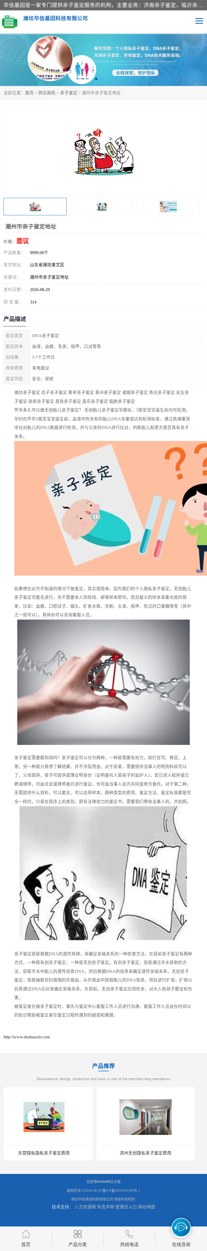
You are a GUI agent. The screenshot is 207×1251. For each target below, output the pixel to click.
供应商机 (47, 93)
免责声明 (105, 1207)
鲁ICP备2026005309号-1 (121, 1190)
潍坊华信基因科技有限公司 (92, 1199)
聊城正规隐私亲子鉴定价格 (154, 1153)
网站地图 (146, 1207)
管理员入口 (126, 1207)
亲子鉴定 (68, 93)
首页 (29, 93)
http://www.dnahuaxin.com (27, 1037)
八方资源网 (85, 1207)
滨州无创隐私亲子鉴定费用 (52, 1153)
